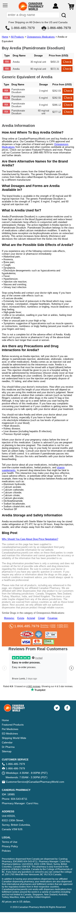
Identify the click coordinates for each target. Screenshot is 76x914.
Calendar (7, 742)
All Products (17, 36)
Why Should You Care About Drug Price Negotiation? (30, 539)
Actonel (31, 618)
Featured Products (13, 724)
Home (5, 36)
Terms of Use (9, 841)
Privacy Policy (10, 846)
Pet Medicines (10, 729)
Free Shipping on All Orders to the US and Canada (38, 22)
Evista (20, 618)
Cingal (41, 618)
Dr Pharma (8, 746)
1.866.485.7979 (26, 626)
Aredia (16, 61)
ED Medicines (10, 733)
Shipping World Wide (14, 738)
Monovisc (9, 618)
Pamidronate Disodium (18, 91)
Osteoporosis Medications (41, 36)
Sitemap (6, 751)
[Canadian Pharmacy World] (31, 10)
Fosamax (53, 618)
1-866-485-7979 (23, 28)
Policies (6, 850)
